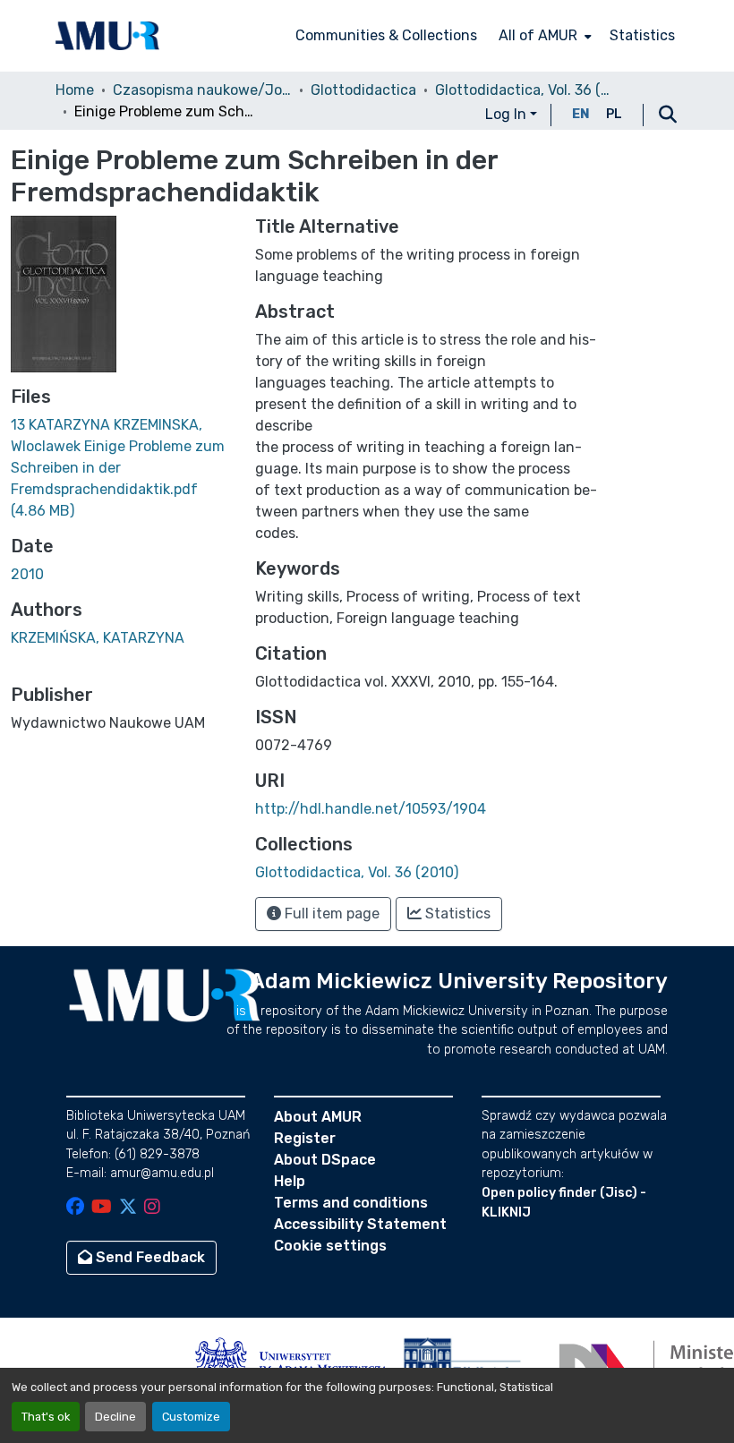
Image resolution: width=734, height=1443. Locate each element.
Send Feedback (148, 1257)
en (581, 114)
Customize (191, 1416)
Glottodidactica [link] (363, 89)
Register (305, 1138)
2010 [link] (27, 574)
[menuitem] (543, 36)
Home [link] (74, 89)
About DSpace (325, 1159)
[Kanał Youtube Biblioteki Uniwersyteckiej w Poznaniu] (101, 1208)
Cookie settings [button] (330, 1245)
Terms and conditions (351, 1202)
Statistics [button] (456, 913)
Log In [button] (507, 114)
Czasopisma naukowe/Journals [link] (202, 89)
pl (614, 114)
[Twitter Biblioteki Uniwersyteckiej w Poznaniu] (128, 1208)
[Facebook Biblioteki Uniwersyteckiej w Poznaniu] (75, 1208)
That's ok (45, 1416)
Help (289, 1181)
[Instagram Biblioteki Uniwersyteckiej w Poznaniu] (152, 1208)
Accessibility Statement (360, 1224)
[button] (107, 35)
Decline (115, 1416)
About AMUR (318, 1116)
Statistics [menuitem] (642, 35)
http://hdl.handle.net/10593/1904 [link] (370, 808)
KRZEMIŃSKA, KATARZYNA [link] (97, 637)
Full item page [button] (330, 913)
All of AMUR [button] (538, 35)
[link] (122, 468)
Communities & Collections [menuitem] (386, 35)
